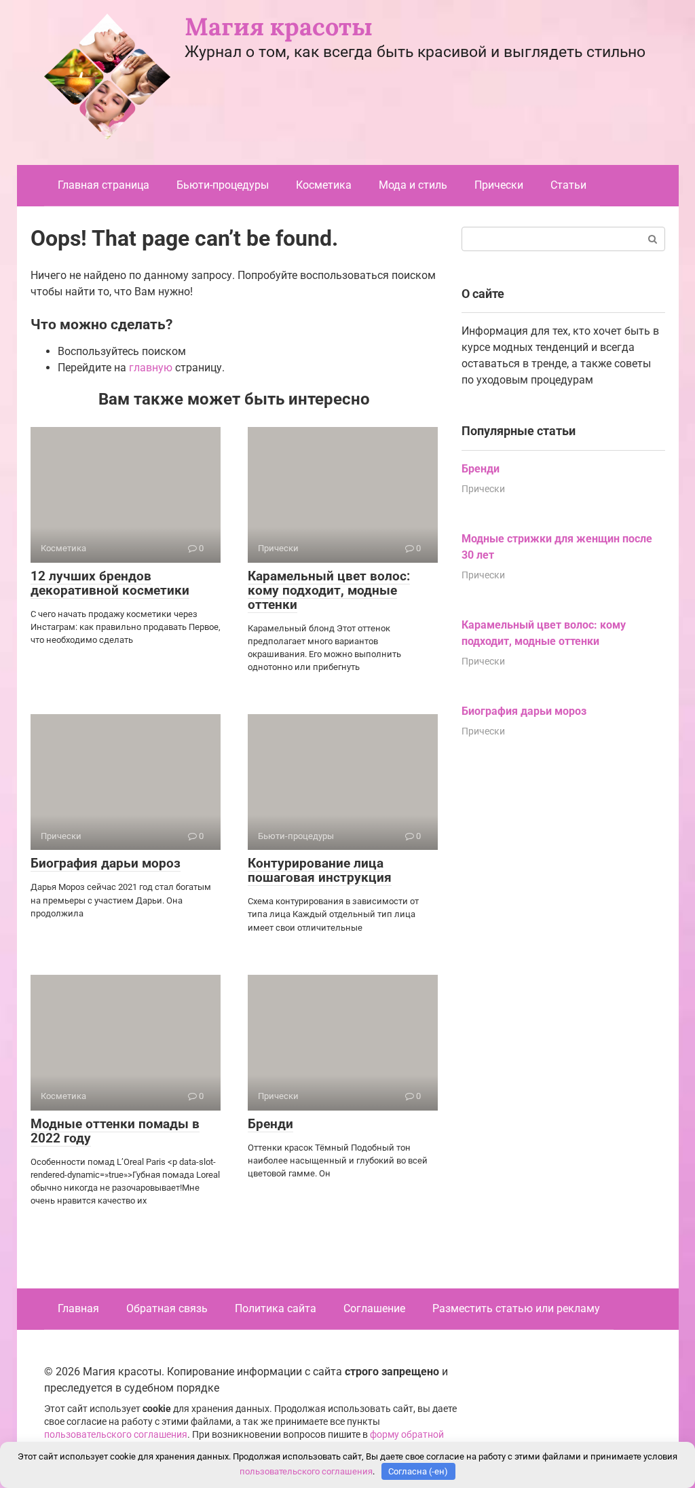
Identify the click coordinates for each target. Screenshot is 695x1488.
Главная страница (103, 185)
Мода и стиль (413, 185)
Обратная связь (167, 1308)
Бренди (270, 1124)
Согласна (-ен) (418, 1471)
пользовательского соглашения (115, 1434)
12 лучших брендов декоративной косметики (110, 583)
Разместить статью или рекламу (516, 1308)
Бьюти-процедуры (222, 185)
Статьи (568, 185)
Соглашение (374, 1308)
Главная (78, 1308)
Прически (498, 185)
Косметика (324, 185)
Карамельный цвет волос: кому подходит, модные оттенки (329, 590)
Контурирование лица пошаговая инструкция (320, 870)
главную (150, 367)
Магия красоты (279, 26)
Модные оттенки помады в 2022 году (115, 1131)
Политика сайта (275, 1308)
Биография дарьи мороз (106, 863)
